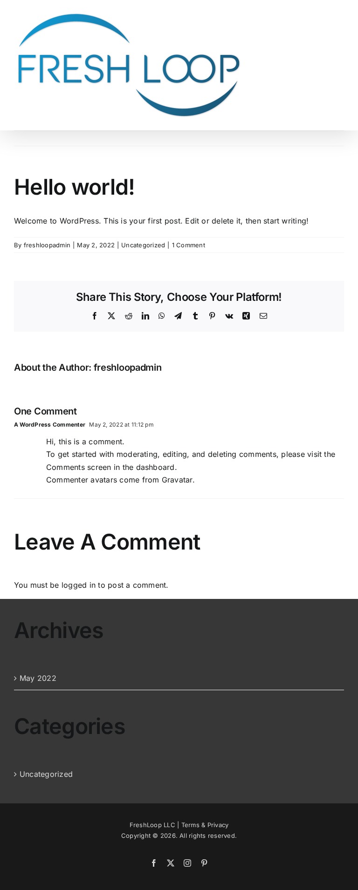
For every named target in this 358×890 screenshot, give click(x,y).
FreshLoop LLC (152, 825)
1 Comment (188, 245)
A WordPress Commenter (49, 424)
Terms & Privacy (205, 825)
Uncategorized (143, 245)
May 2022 (38, 678)
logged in (79, 585)
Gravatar (177, 479)
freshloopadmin (47, 245)
